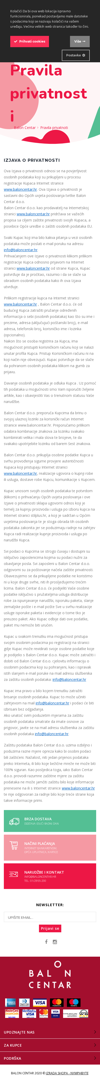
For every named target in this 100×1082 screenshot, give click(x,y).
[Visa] (40, 1002)
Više (77, 41)
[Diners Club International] (25, 1002)
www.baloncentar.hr (20, 189)
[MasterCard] (57, 1002)
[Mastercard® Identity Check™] (44, 1013)
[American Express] (11, 1002)
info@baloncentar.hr (20, 249)
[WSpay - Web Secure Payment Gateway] (75, 1013)
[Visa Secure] (56, 1013)
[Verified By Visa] (29, 1013)
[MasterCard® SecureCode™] (12, 1013)
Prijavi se (50, 928)
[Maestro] (74, 1002)
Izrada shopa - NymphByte (67, 1073)
